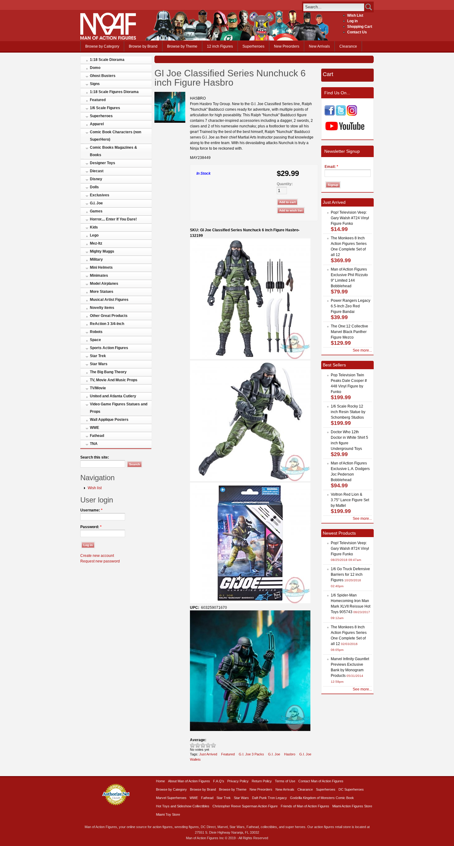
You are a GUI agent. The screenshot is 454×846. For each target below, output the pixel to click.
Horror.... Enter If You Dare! (113, 219)
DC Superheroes (351, 789)
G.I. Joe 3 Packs (251, 754)
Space (95, 340)
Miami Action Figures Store (352, 806)
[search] (333, 7)
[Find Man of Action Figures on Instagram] (352, 114)
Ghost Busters (103, 76)
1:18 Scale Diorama (107, 60)
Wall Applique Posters (109, 419)
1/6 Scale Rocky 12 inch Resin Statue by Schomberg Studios (348, 412)
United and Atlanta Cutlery (113, 396)
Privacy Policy (238, 781)
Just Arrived (208, 754)
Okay (197, 745)
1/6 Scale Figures (105, 108)
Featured (98, 100)
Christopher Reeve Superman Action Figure (245, 806)
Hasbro (289, 754)
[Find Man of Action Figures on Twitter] (341, 114)
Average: (198, 740)
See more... (362, 350)
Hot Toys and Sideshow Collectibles (182, 806)
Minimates (99, 275)
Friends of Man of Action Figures (305, 806)
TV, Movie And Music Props (113, 380)
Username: (91, 510)
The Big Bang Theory (108, 372)
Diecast (96, 171)
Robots (96, 332)
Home (160, 781)
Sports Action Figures (109, 348)
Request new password (100, 561)
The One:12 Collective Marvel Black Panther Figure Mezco (349, 332)
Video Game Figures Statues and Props (118, 408)
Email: (331, 166)
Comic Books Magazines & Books (113, 151)
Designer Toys (102, 163)
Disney (96, 179)
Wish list (95, 488)
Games (96, 211)
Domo (95, 68)
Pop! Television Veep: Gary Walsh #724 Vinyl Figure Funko (350, 218)
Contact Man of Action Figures (320, 781)
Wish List (355, 15)
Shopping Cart (359, 26)
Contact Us (357, 32)
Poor (192, 745)
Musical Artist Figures (109, 299)
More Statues (101, 291)
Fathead (97, 436)
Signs (95, 84)
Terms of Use (285, 781)
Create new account (97, 555)
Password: (91, 527)
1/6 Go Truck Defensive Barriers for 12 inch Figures (350, 574)
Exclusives (99, 195)
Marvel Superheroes (171, 798)
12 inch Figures (220, 46)
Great (208, 745)
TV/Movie (98, 388)
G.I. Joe (96, 203)
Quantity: (285, 184)
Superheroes (253, 46)
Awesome (213, 745)
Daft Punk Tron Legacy (269, 798)
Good (203, 745)
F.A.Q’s (218, 781)
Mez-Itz (96, 243)
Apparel (97, 124)
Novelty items (102, 308)
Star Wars (98, 364)
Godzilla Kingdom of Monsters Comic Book (322, 798)
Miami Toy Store (168, 814)
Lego (94, 235)
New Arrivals (319, 46)
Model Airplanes (104, 283)
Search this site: (94, 457)
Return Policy (262, 781)
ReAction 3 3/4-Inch (107, 324)
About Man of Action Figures (189, 781)
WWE (94, 427)
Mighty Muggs (102, 251)
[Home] (108, 38)
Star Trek (98, 356)
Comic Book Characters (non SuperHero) (115, 136)
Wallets (195, 759)
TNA (94, 444)
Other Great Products (109, 316)
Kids (94, 227)
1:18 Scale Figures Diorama (114, 92)
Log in (352, 21)
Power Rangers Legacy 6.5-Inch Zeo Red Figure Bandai (350, 306)
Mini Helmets (101, 267)
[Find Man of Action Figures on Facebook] (330, 114)
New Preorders (286, 46)
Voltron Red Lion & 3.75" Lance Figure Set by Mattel (350, 500)
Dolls (94, 187)
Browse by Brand (143, 46)
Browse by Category (102, 46)
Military (96, 259)
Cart (328, 74)
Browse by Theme (182, 46)
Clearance (348, 46)
